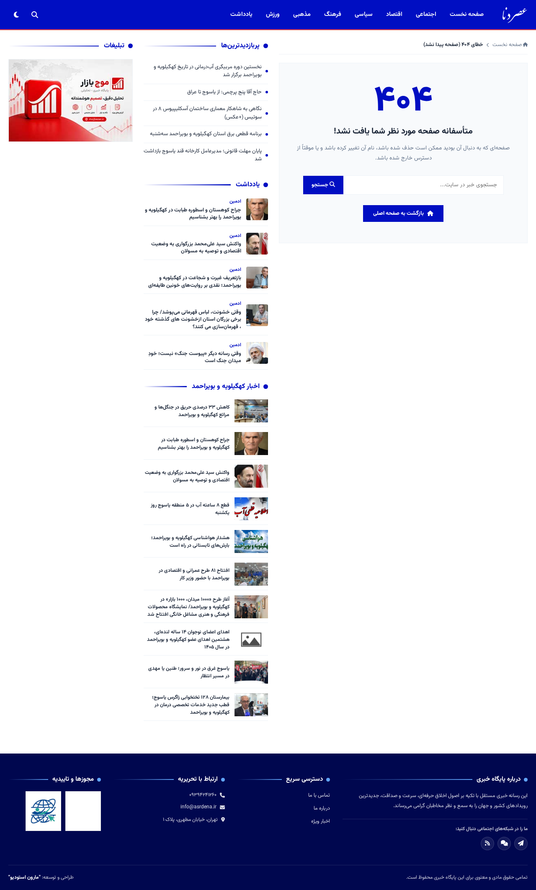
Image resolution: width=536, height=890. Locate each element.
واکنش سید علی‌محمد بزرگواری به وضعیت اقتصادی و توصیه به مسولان (196, 248)
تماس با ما (319, 795)
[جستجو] (35, 15)
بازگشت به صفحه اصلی (398, 213)
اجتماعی (426, 14)
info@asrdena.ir (198, 807)
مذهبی (302, 14)
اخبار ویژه (320, 821)
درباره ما (322, 808)
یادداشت (241, 14)
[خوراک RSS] (487, 843)
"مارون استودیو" (24, 877)
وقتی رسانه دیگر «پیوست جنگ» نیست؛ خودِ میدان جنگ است (194, 357)
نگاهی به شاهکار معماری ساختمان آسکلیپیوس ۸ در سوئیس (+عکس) (207, 113)
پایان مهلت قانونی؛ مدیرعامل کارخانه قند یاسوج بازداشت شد (203, 155)
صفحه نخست (467, 14)
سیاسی (364, 14)
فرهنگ (332, 14)
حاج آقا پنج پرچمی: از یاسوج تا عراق (224, 92)
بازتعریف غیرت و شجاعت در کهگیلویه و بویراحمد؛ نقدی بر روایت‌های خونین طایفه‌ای (194, 282)
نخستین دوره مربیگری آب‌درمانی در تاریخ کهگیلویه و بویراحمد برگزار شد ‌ (208, 71)
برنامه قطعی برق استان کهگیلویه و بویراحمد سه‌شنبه (206, 134)
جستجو (321, 185)
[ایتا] (521, 843)
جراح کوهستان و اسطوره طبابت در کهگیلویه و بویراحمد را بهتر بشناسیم (193, 214)
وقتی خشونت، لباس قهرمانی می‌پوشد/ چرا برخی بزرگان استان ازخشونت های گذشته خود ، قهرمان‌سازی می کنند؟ (193, 319)
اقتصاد (394, 14)
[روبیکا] (504, 843)
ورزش (273, 14)
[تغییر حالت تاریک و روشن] (16, 15)
